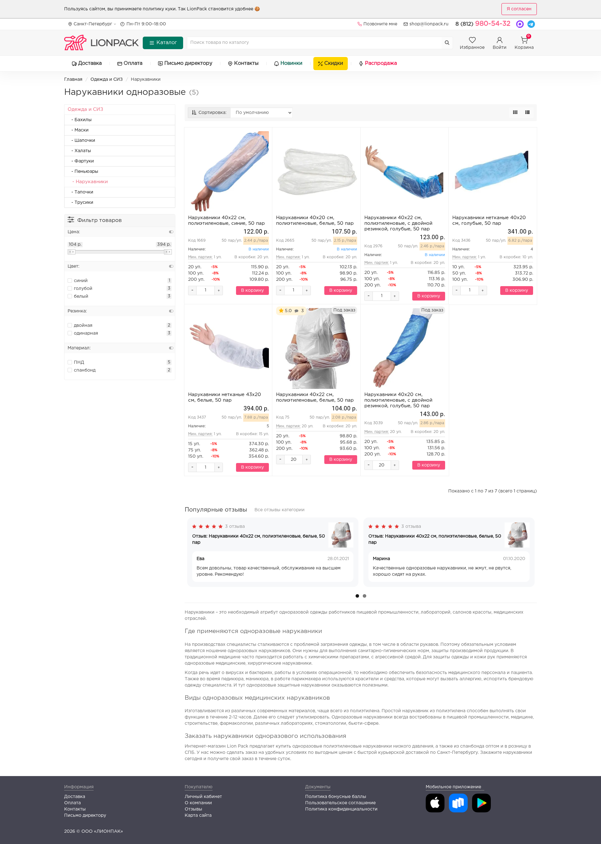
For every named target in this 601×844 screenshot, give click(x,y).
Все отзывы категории (279, 510)
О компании (198, 803)
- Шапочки (81, 140)
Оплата (133, 63)
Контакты (246, 63)
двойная (83, 325)
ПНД (79, 362)
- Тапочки (80, 192)
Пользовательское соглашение (340, 803)
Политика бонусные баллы (335, 797)
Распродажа (381, 63)
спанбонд (84, 370)
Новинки (291, 63)
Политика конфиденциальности (341, 809)
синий (81, 281)
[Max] (520, 24)
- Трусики (80, 202)
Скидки (333, 63)
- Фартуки (81, 161)
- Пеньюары (83, 171)
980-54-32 (483, 24)
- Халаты (79, 151)
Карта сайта (198, 815)
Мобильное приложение (453, 787)
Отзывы (193, 809)
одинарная (86, 333)
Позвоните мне (380, 24)
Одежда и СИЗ (106, 79)
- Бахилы (80, 120)
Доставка (90, 63)
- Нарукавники (88, 182)
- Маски (78, 130)
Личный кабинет (203, 797)
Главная (73, 79)
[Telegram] (531, 24)
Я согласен (519, 9)
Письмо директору (188, 63)
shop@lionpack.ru (429, 24)
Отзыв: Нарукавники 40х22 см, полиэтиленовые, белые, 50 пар (258, 539)
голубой (83, 289)
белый (81, 296)
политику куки (159, 9)
